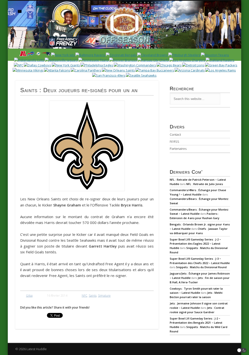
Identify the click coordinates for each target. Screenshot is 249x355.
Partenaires (178, 148)
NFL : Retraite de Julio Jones (204, 184)
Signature (104, 295)
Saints (93, 295)
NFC (84, 295)
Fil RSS (174, 141)
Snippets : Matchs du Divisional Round (201, 267)
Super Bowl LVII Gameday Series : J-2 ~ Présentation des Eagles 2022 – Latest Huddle (195, 244)
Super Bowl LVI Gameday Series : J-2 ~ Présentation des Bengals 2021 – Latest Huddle (196, 323)
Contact (175, 134)
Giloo (29, 295)
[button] (242, 350)
